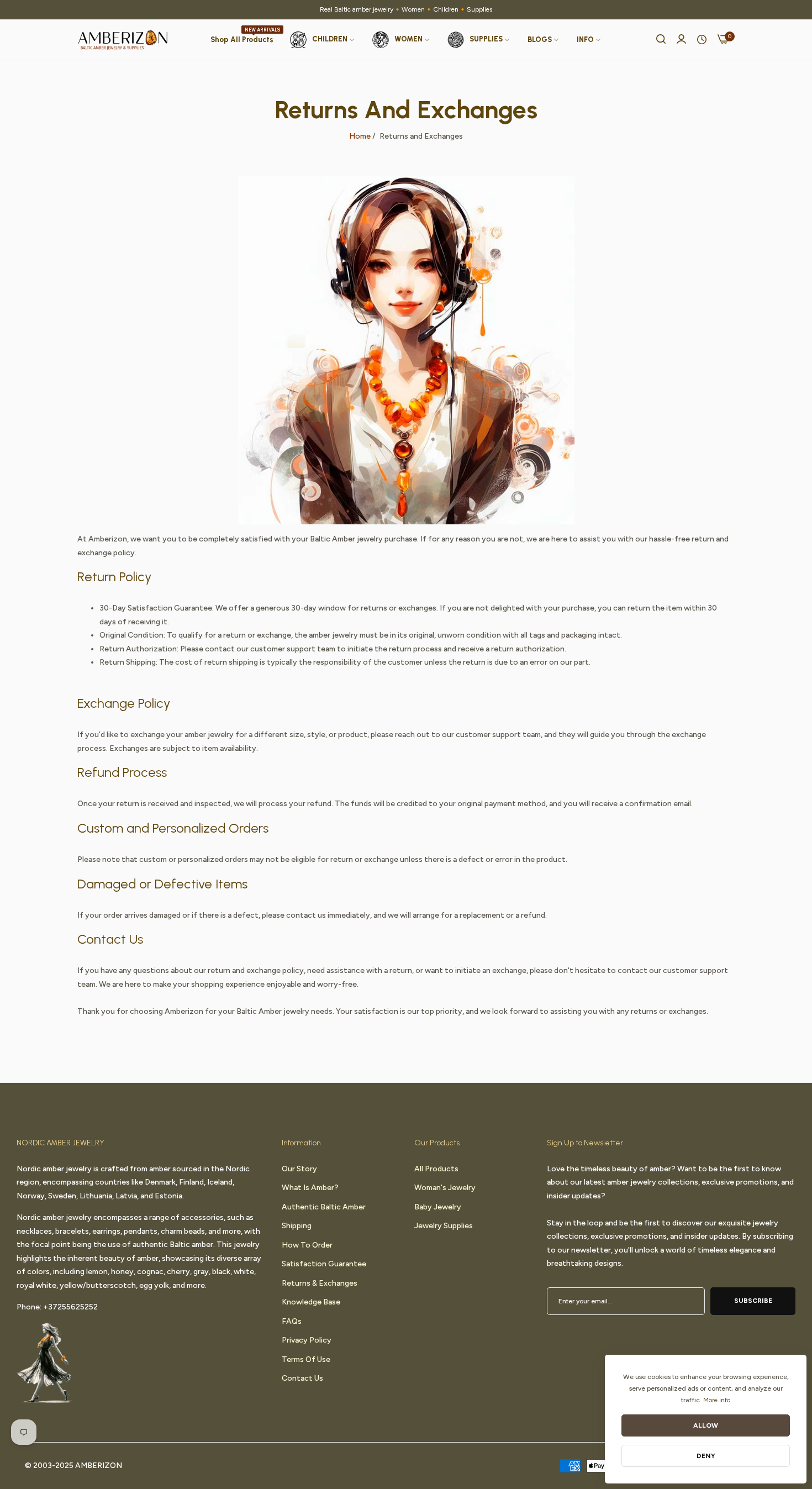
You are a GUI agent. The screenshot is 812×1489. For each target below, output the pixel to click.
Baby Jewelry (437, 1206)
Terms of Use (306, 1359)
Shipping (297, 1225)
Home (360, 136)
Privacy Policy (306, 1339)
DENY (706, 1456)
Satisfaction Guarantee (324, 1263)
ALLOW (705, 1425)
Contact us (302, 1377)
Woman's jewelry (445, 1187)
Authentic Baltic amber (324, 1206)
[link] (543, 40)
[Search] (661, 40)
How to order (307, 1244)
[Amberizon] (122, 40)
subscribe (753, 1300)
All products (436, 1168)
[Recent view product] (701, 40)
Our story (299, 1168)
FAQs (292, 1320)
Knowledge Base (311, 1301)
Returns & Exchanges (319, 1282)
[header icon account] (681, 40)
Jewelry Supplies (443, 1225)
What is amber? (310, 1187)
